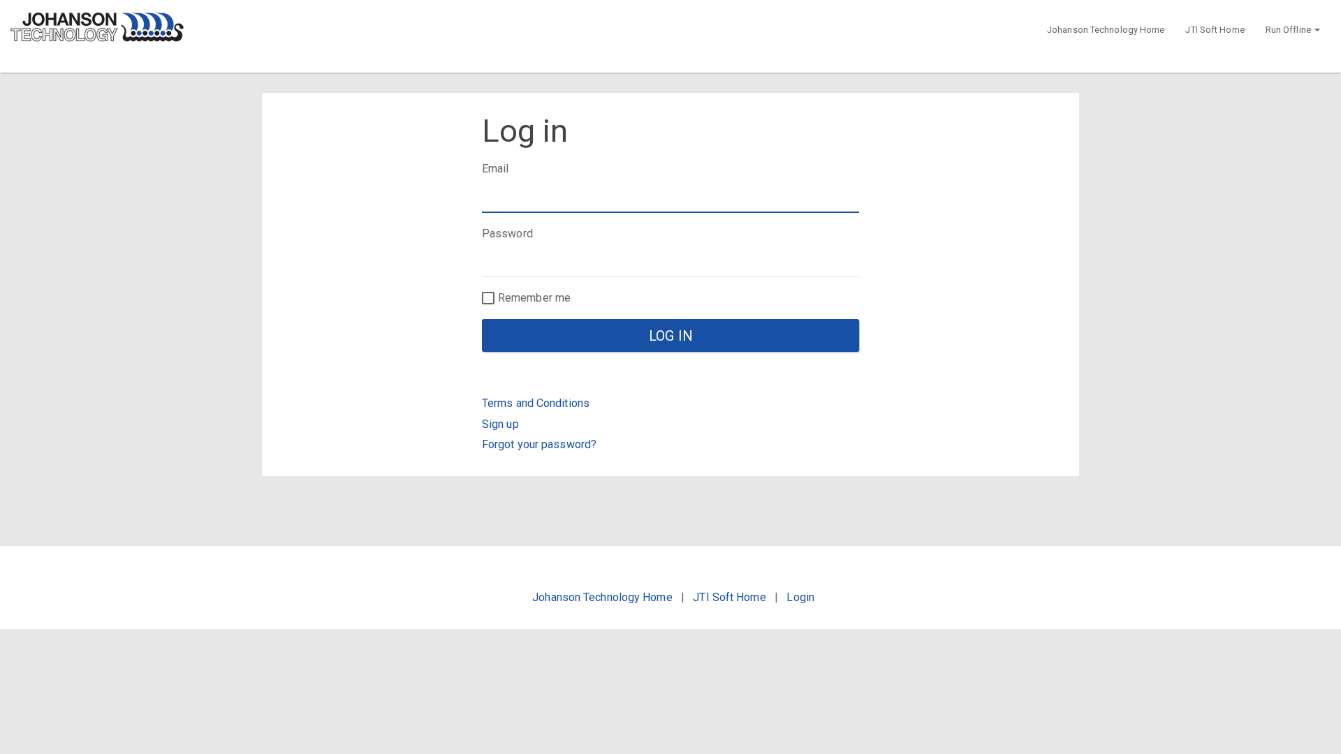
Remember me (534, 297)
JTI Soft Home (1214, 29)
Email (495, 168)
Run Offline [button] (1289, 29)
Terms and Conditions (535, 403)
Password (507, 233)
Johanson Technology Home (1105, 29)
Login (800, 597)
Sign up (500, 424)
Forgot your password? (539, 444)
